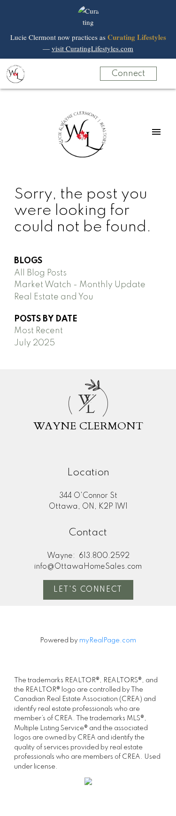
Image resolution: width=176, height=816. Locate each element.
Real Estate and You (53, 297)
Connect (128, 73)
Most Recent (38, 331)
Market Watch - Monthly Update (79, 285)
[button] (88, 590)
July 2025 (34, 343)
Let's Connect (88, 590)
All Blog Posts (40, 273)
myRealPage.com (107, 640)
